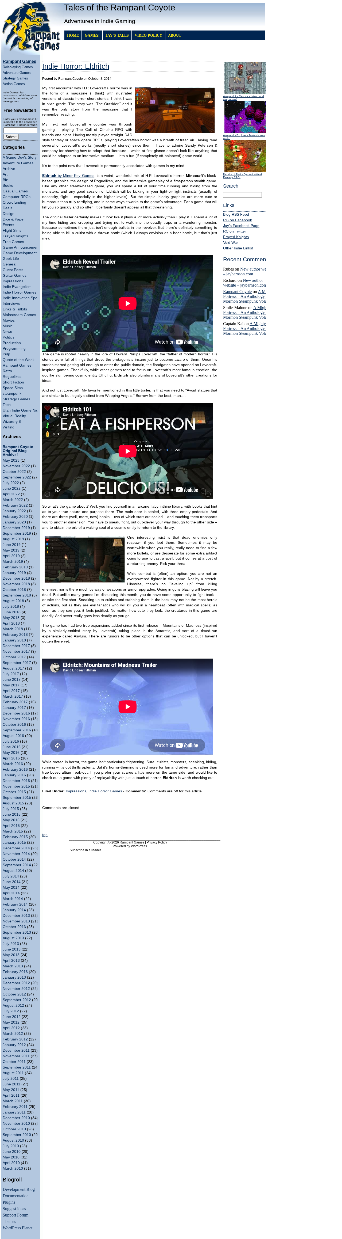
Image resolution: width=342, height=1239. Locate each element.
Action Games (14, 84)
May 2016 (11, 753)
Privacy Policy (157, 842)
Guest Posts (13, 270)
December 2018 (16, 578)
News (7, 332)
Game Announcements (22, 247)
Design (8, 214)
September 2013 (17, 932)
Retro (7, 371)
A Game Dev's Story (20, 157)
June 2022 (12, 489)
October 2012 (14, 994)
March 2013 (13, 966)
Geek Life (11, 259)
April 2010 (11, 1163)
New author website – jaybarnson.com (248, 271)
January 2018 (14, 640)
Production (12, 343)
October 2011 (14, 1062)
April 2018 (11, 623)
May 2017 (11, 685)
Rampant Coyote (237, 291)
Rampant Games (17, 365)
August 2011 (13, 1073)
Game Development (20, 253)
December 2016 (16, 713)
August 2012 (13, 1006)
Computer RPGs (16, 197)
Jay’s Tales (117, 35)
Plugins (9, 1202)
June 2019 (12, 545)
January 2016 (14, 775)
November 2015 (16, 786)
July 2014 (11, 876)
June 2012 (12, 1017)
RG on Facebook (237, 220)
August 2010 (13, 1140)
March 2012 (13, 1034)
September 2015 (17, 798)
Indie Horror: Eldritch (75, 66)
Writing (8, 427)
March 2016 (13, 764)
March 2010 (13, 1168)
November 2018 (16, 584)
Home (73, 35)
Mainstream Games (19, 315)
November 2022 (16, 466)
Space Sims (13, 388)
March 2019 (13, 562)
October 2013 (14, 927)
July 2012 (11, 1011)
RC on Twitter (234, 231)
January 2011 (14, 1112)
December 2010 (16, 1118)
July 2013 (11, 944)
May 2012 (11, 1022)
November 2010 (16, 1124)
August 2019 (13, 539)
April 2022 (11, 494)
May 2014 (11, 887)
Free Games (13, 242)
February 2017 (15, 702)
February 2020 (15, 517)
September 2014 (17, 865)
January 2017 (14, 708)
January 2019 (14, 573)
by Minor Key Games (68, 176)
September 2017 (17, 663)
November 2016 (16, 719)
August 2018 (13, 601)
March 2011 (13, 1101)
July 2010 (11, 1146)
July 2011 (11, 1079)
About (174, 35)
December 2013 (16, 916)
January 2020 (14, 522)
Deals (7, 208)
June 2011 (11, 1084)
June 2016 (12, 747)
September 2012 (17, 1000)
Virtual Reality (14, 416)
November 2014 (16, 854)
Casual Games (15, 191)
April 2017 (11, 691)
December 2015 (16, 781)
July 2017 (11, 674)
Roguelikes (12, 377)
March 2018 (13, 629)
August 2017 (13, 668)
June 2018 (12, 612)
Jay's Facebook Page (241, 226)
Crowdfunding (14, 202)
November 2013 (16, 921)
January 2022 (14, 511)
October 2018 (14, 590)
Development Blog (19, 1189)
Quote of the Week (18, 360)
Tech (7, 405)
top (45, 835)
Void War (230, 243)
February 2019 (15, 567)
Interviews (11, 304)
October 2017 (14, 657)
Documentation (16, 1196)
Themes (9, 1221)
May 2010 (11, 1157)
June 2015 (12, 814)
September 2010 (17, 1135)
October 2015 (14, 792)
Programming (14, 349)
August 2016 (13, 736)
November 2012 (16, 989)
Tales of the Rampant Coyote (119, 7)
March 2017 (13, 696)
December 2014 (16, 848)
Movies (9, 320)
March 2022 (13, 500)
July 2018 (11, 607)
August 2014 (13, 871)
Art (5, 174)
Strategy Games (15, 78)
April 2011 (11, 1095)
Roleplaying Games (18, 67)
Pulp (6, 354)
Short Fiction (13, 382)
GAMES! (92, 35)
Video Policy (148, 35)
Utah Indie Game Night (22, 410)
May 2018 (11, 618)
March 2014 (13, 899)
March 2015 (13, 831)
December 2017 (16, 646)
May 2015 (11, 820)
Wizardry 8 (12, 422)
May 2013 (11, 955)
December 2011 (16, 1050)
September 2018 (17, 595)
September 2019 (17, 533)
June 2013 (12, 949)
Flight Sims (12, 231)
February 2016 (15, 769)
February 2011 (15, 1107)
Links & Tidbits (15, 309)
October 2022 (14, 472)
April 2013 (11, 961)
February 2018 (15, 635)
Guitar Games (14, 275)
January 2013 (14, 977)
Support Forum (15, 1215)
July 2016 (11, 741)
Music (8, 326)
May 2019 (11, 550)
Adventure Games (17, 73)
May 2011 (11, 1090)
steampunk (12, 394)
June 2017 (12, 680)
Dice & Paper (14, 219)
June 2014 (12, 882)
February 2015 (15, 837)
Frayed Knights (15, 236)
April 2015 (11, 826)
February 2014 (15, 904)
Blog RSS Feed (236, 214)
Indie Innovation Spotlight (24, 298)
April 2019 (11, 556)
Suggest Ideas (14, 1208)
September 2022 (17, 477)
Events (8, 225)
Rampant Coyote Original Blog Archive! (18, 451)
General (9, 264)
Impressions (13, 281)
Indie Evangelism (17, 287)
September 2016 (17, 730)
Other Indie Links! (238, 248)
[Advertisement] (129, 823)
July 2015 (11, 809)
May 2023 (11, 460)
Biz (5, 180)
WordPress (139, 846)
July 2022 (11, 483)
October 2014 (14, 859)
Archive (9, 169)
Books (8, 186)
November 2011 (16, 1056)
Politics (8, 337)
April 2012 (11, 1028)
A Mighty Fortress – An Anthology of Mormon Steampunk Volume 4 (249, 296)
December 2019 (16, 528)
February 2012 (15, 1039)
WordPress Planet (17, 1228)
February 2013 (15, 972)
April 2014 (11, 893)
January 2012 (14, 1045)
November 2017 (16, 651)
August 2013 (13, 938)
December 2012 (16, 983)
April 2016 (11, 758)
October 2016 (14, 725)
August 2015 (13, 803)
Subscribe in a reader (85, 850)
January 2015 (14, 843)
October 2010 (14, 1129)
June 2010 (12, 1152)
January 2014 (14, 910)
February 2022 (15, 505)
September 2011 (17, 1067)
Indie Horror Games (19, 292)
